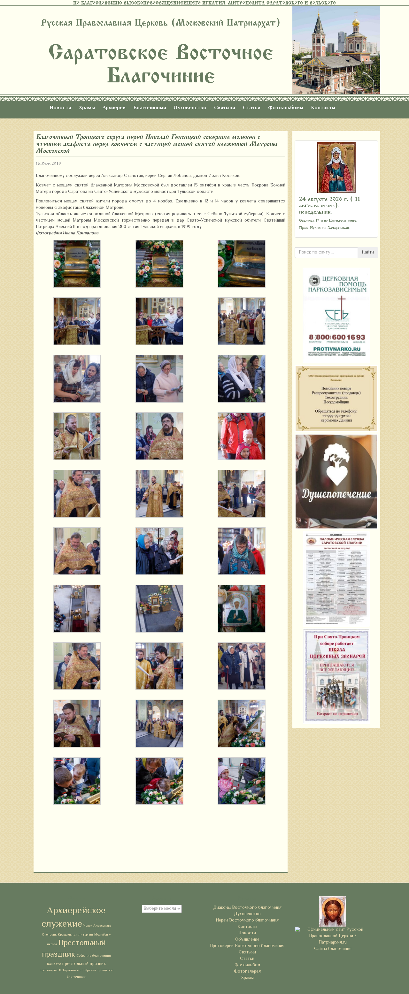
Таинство (53, 964)
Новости (60, 108)
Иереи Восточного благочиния (247, 920)
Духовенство (190, 108)
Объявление (247, 939)
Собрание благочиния (93, 956)
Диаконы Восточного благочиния (247, 907)
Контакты (323, 108)
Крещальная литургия (75, 934)
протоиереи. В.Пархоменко (60, 970)
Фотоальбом (247, 965)
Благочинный (149, 108)
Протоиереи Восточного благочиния (247, 946)
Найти (368, 252)
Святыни (224, 108)
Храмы (87, 108)
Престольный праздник (74, 949)
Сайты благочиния (332, 948)
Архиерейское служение (73, 918)
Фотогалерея (247, 971)
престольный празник (84, 963)
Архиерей (114, 108)
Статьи (251, 108)
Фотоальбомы (285, 108)
